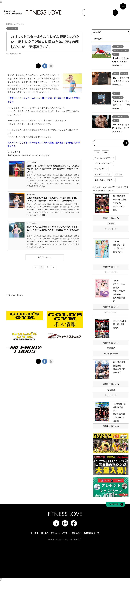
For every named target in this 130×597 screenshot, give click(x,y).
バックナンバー (111, 229)
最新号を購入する (111, 218)
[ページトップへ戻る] (115, 505)
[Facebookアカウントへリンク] (74, 525)
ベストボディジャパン (103, 163)
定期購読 (111, 223)
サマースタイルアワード (104, 158)
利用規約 (44, 533)
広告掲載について (91, 533)
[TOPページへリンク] (32, 12)
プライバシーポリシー (60, 533)
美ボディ (45, 155)
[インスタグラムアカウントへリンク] (65, 525)
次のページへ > (44, 257)
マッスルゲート (101, 169)
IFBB (97, 153)
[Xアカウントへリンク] (56, 525)
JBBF (105, 153)
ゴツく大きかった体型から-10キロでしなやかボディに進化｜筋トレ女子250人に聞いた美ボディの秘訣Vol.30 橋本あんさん (53, 230)
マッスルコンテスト (103, 174)
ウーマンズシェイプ (31, 155)
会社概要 (34, 533)
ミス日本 (118, 174)
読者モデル (16, 155)
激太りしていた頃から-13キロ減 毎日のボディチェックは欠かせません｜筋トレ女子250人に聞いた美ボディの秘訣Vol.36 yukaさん (53, 169)
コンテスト (16, 152)
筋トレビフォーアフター (104, 180)
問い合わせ (77, 533)
